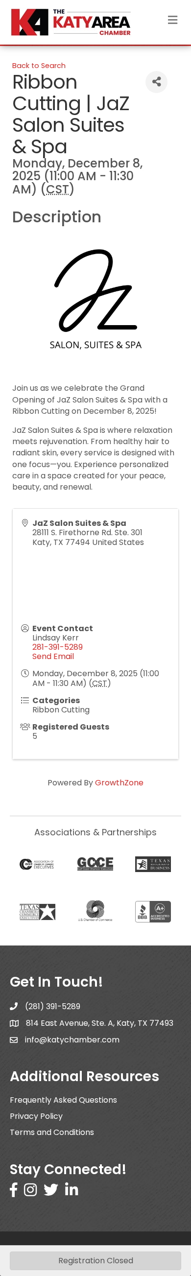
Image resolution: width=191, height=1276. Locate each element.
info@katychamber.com (72, 1039)
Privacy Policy (36, 1116)
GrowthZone (119, 782)
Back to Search (39, 66)
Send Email (53, 656)
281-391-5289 (57, 647)
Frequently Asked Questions (63, 1100)
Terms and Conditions (52, 1132)
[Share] (156, 82)
